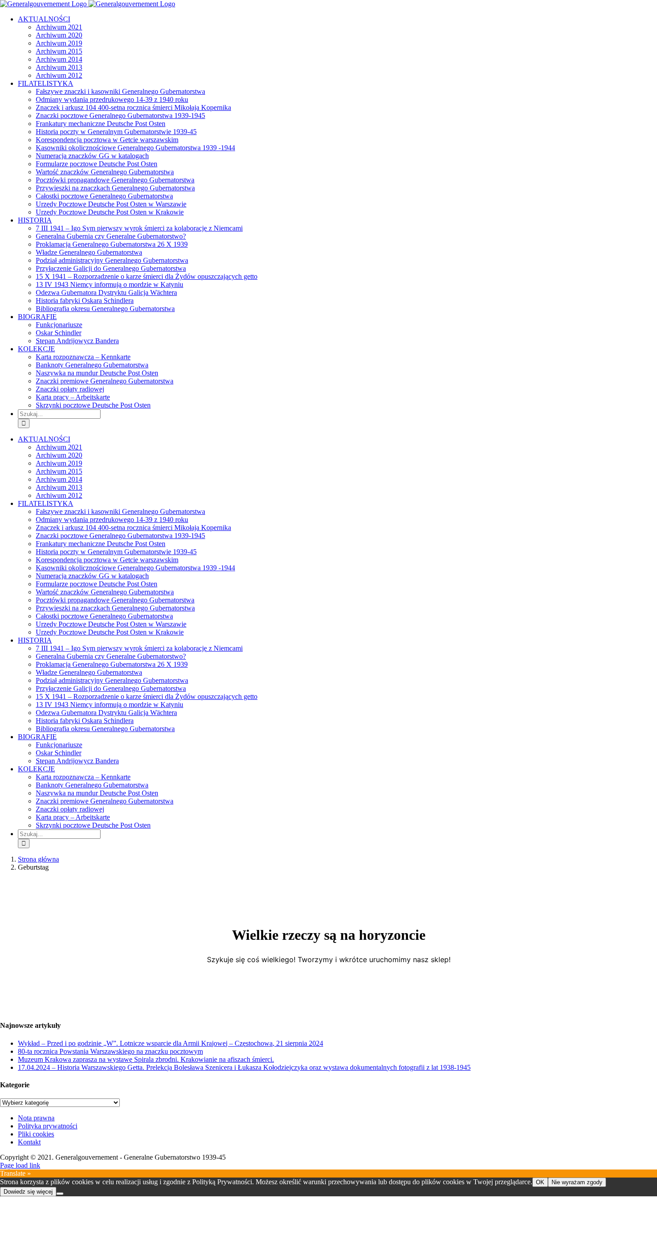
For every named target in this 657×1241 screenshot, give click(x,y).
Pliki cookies (36, 1134)
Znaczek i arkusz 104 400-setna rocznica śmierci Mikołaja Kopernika (133, 107)
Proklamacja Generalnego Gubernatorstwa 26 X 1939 (112, 244)
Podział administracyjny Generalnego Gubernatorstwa (112, 260)
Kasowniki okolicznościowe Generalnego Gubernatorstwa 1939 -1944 (135, 147)
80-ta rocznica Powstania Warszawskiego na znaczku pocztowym (110, 1051)
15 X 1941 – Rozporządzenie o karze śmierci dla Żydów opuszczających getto (146, 276)
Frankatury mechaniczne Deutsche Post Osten (100, 123)
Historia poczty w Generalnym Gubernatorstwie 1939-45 (116, 131)
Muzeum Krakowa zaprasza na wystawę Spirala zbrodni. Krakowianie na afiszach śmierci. (146, 1059)
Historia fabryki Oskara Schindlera (85, 300)
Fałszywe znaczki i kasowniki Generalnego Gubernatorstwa (120, 91)
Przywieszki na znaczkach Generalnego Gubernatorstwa (115, 188)
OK (540, 1182)
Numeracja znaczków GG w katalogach (92, 156)
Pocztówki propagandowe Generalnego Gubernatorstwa (115, 180)
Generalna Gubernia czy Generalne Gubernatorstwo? (111, 236)
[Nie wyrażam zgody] (59, 1193)
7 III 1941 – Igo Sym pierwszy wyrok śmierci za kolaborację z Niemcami (139, 228)
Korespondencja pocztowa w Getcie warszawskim (107, 139)
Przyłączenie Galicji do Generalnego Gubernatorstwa (111, 268)
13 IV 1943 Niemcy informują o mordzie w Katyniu (109, 284)
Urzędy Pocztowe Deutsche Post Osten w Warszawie (111, 204)
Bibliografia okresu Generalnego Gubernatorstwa (105, 308)
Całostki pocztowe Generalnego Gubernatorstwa (104, 196)
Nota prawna (36, 1118)
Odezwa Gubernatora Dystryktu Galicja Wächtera (106, 292)
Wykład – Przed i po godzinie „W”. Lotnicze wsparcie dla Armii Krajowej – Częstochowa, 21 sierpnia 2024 (170, 1043)
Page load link (20, 1165)
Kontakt (29, 1142)
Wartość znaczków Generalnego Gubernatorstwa (105, 172)
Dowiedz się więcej (28, 1191)
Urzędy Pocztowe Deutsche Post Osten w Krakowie (110, 212)
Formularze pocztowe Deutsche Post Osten (96, 164)
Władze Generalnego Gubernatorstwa (89, 252)
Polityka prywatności (47, 1126)
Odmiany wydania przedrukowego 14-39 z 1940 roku (112, 99)
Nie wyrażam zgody (577, 1182)
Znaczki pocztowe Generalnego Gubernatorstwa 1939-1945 (120, 115)
